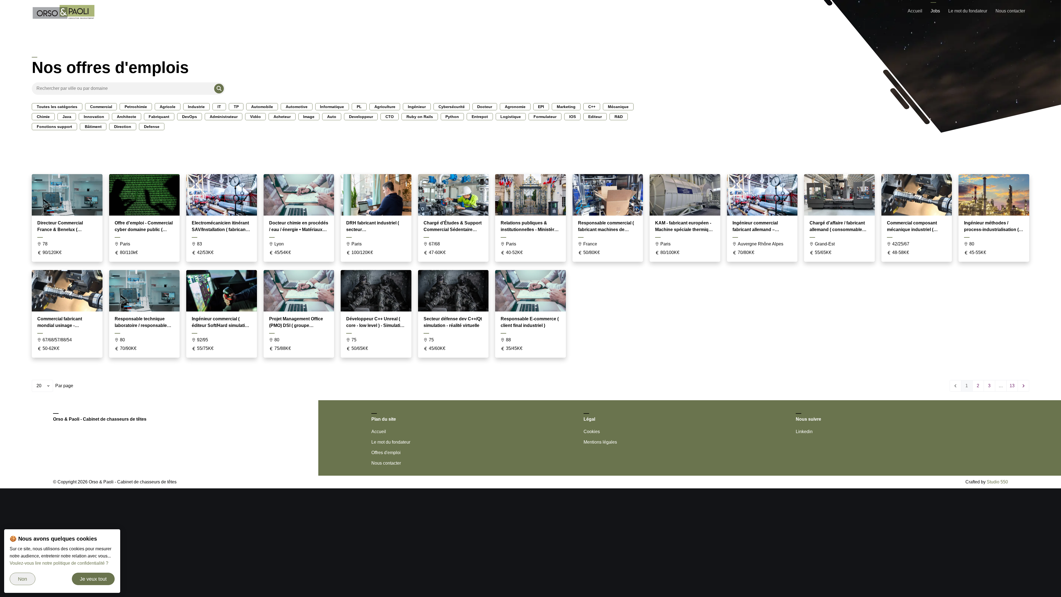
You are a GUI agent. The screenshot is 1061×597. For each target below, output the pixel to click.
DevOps (189, 116)
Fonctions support (54, 126)
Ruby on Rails (419, 116)
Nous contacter (1010, 11)
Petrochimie (136, 106)
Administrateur (224, 116)
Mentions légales (600, 442)
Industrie (196, 106)
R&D (618, 116)
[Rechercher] (219, 88)
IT (219, 106)
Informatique (332, 106)
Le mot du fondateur (967, 11)
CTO (389, 116)
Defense (151, 126)
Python (452, 116)
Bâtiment (93, 126)
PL (359, 106)
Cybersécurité (451, 106)
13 (1012, 385)
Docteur (484, 106)
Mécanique (618, 106)
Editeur (595, 116)
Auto (331, 116)
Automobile (262, 106)
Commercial (101, 106)
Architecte (126, 116)
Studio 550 (997, 482)
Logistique (510, 116)
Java (66, 116)
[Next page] (1023, 385)
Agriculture (384, 106)
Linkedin (804, 431)
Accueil (915, 11)
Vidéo (255, 116)
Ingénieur (417, 106)
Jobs (935, 11)
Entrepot (480, 116)
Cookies (592, 431)
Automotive (297, 106)
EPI (541, 106)
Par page (64, 385)
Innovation (94, 116)
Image (308, 116)
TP (236, 106)
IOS (572, 116)
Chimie (43, 116)
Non (22, 579)
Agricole (167, 106)
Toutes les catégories (57, 106)
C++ (591, 106)
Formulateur (545, 116)
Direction (122, 126)
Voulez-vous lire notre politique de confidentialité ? (59, 563)
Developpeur (361, 116)
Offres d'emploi (386, 452)
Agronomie (515, 106)
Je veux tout (93, 579)
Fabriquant (159, 116)
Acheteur (282, 116)
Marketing (566, 106)
